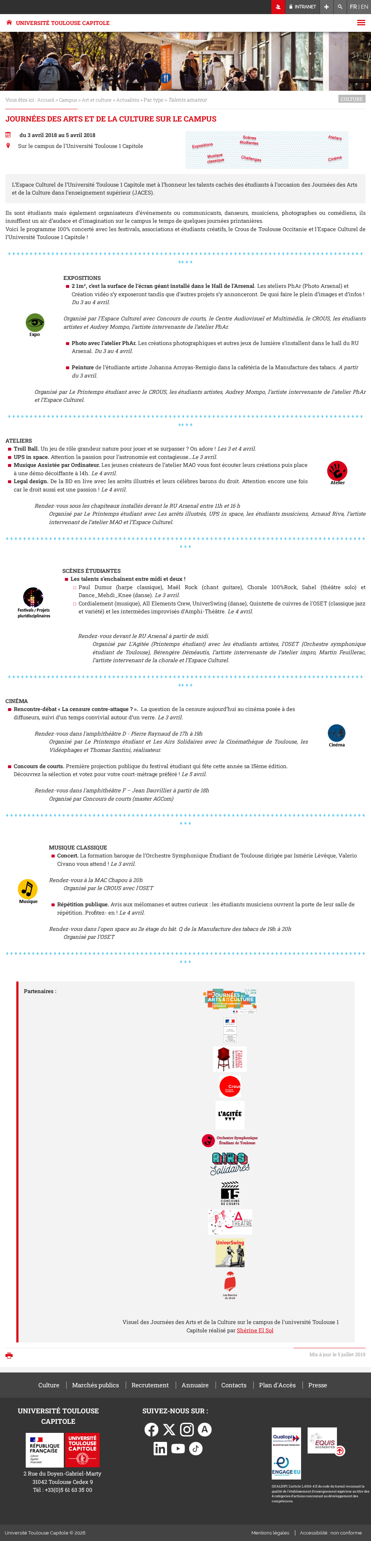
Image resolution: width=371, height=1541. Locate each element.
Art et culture (97, 100)
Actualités (127, 100)
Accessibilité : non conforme (331, 1533)
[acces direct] (326, 7)
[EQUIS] (322, 1439)
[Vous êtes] (278, 7)
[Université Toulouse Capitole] (82, 1449)
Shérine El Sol (255, 1330)
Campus (68, 100)
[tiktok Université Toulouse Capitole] (196, 1448)
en (364, 7)
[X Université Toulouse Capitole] (169, 1429)
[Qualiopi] (286, 1439)
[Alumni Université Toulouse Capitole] (205, 1429)
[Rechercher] (340, 7)
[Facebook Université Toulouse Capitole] (151, 1429)
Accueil (45, 100)
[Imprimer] (10, 1356)
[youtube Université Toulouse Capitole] (178, 1448)
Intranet (305, 6)
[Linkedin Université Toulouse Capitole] (160, 1448)
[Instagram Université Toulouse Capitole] (187, 1429)
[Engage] (286, 1465)
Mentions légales (270, 1533)
